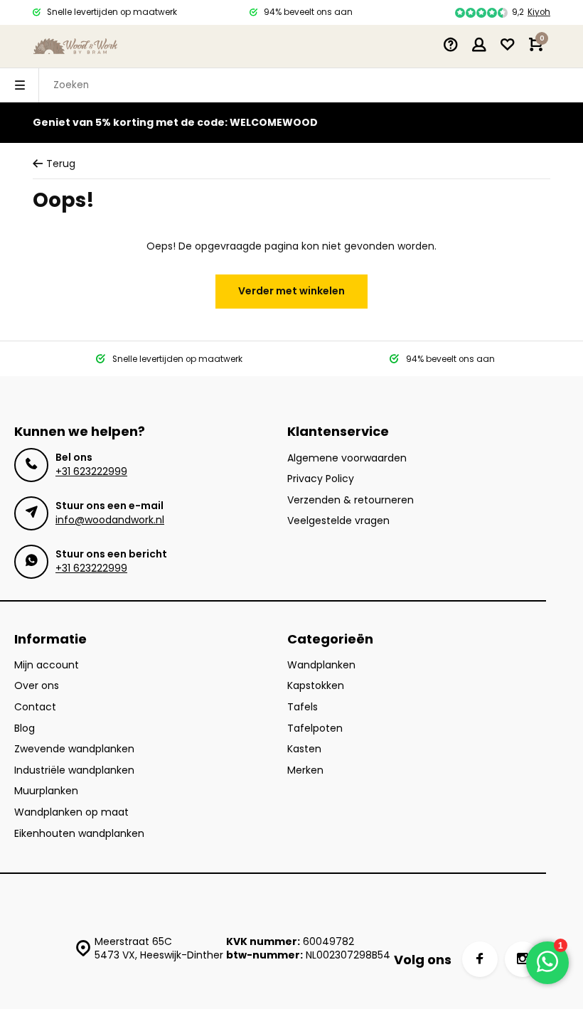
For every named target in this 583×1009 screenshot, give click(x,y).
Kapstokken (315, 686)
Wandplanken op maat (71, 812)
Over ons (36, 686)
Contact (35, 707)
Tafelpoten (315, 728)
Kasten (304, 749)
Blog (24, 728)
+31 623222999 (91, 471)
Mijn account (46, 665)
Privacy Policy (320, 479)
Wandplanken (321, 665)
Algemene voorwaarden (347, 458)
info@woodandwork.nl (109, 520)
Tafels (302, 707)
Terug (60, 164)
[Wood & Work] (75, 46)
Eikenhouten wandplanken (79, 833)
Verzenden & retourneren (350, 500)
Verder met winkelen (291, 291)
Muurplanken (46, 791)
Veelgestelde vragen (338, 521)
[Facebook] (480, 959)
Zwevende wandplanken (74, 749)
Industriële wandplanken (74, 770)
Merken (305, 770)
